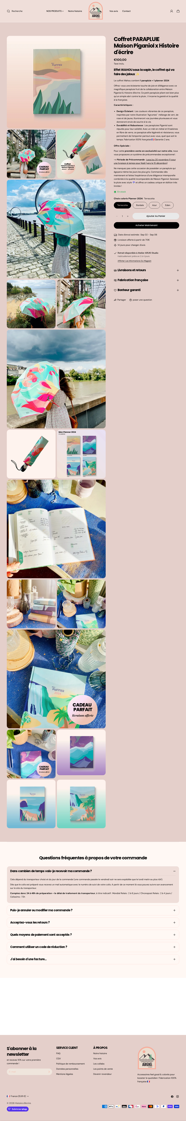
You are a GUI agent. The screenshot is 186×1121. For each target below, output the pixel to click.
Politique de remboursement (70, 1063)
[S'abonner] (49, 1072)
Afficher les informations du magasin (134, 261)
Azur (154, 205)
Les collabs (98, 1063)
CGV (58, 1058)
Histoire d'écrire (23, 1103)
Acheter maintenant (146, 225)
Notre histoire (100, 1053)
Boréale (140, 205)
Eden (167, 205)
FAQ (58, 1053)
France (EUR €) (18, 1096)
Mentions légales (64, 1074)
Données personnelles (67, 1068)
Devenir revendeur (102, 1074)
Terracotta (122, 205)
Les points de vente (103, 1068)
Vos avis (97, 1058)
